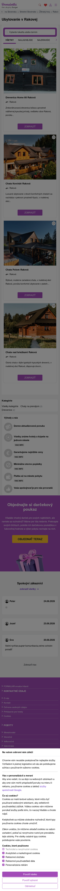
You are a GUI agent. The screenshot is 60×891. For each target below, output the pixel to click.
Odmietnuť (30, 886)
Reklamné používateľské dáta (20, 861)
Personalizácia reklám (17, 864)
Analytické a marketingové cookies (23, 853)
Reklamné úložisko (15, 857)
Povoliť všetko (30, 874)
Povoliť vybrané (30, 880)
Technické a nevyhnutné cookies (22, 849)
